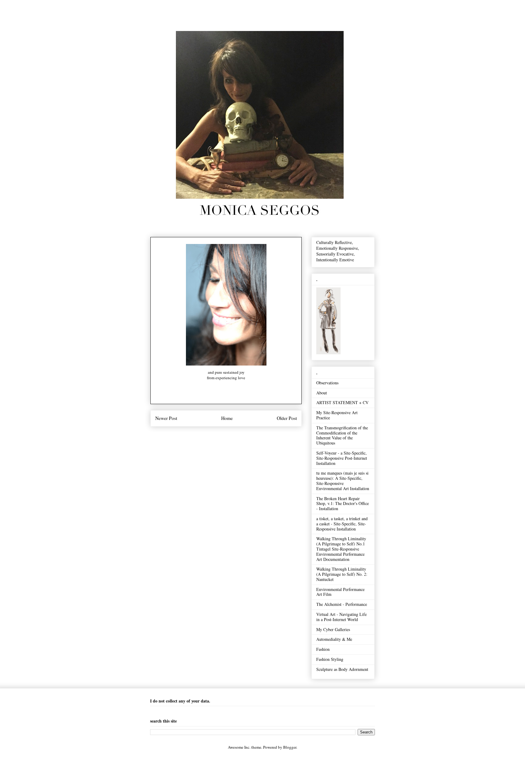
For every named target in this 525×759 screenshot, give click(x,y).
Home (227, 418)
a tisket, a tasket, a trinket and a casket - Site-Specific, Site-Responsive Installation (342, 524)
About (321, 393)
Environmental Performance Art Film (340, 591)
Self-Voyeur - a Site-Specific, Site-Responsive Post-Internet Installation (341, 458)
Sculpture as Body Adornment (342, 669)
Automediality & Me (334, 639)
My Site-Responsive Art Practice (337, 415)
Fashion (323, 649)
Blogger (289, 747)
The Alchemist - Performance (341, 604)
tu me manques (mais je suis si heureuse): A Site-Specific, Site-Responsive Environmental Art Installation (342, 480)
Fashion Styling (329, 659)
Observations (327, 383)
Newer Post (166, 418)
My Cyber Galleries (333, 629)
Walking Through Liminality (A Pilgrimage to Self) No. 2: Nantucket (341, 574)
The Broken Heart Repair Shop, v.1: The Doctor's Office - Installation (342, 504)
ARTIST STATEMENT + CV (342, 402)
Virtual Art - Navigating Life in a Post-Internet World (341, 616)
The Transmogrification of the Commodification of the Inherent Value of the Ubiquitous (342, 435)
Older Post (287, 418)
